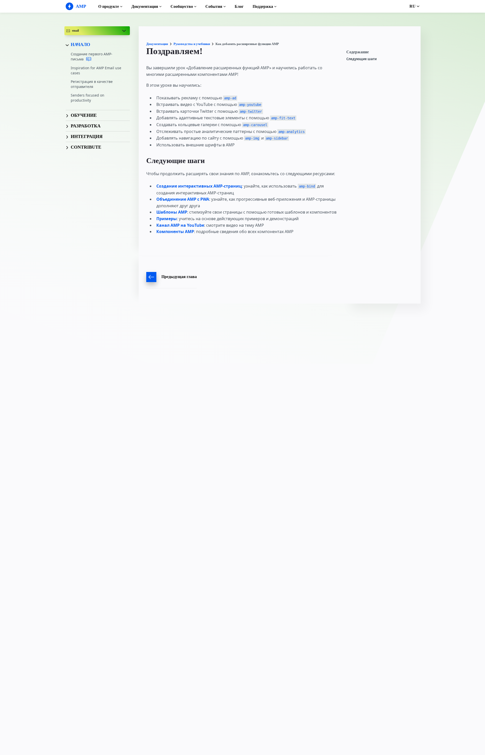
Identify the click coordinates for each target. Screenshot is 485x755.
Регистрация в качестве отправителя (92, 84)
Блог (239, 6)
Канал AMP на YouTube (180, 225)
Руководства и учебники (192, 44)
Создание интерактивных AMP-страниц (199, 186)
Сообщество (182, 6)
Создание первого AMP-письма (91, 57)
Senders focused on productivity (87, 98)
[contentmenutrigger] (381, 53)
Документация (144, 6)
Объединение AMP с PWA (182, 199)
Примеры (166, 218)
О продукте (108, 6)
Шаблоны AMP (171, 212)
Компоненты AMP (175, 231)
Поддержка (263, 6)
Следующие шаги (361, 59)
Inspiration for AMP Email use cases (96, 70)
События (213, 6)
